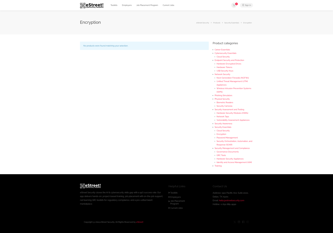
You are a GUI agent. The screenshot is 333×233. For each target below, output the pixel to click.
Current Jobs (168, 5)
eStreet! (139, 222)
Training (218, 166)
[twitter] (234, 222)
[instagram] (247, 222)
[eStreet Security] (92, 5)
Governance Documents (228, 152)
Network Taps (223, 116)
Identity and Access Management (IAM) (234, 162)
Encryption (221, 134)
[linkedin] (239, 222)
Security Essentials (223, 127)
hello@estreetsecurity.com (231, 200)
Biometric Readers (225, 102)
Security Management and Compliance (232, 148)
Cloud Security (223, 57)
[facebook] (243, 222)
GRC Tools (221, 155)
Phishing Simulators (223, 95)
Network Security (222, 74)
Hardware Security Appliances (230, 159)
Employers (127, 5)
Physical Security (222, 99)
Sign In (247, 5)
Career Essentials (222, 50)
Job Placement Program (147, 5)
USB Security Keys (225, 71)
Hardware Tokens (224, 67)
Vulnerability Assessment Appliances (233, 120)
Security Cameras (224, 106)
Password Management (227, 138)
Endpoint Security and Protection (229, 60)
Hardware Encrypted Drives (229, 64)
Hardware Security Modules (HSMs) (232, 113)
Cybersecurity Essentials (225, 53)
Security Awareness (223, 123)
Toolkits (114, 5)
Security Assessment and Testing (229, 109)
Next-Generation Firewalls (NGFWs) (233, 78)
